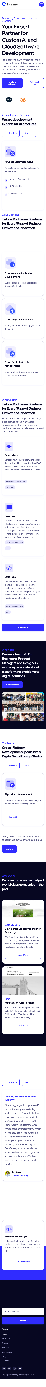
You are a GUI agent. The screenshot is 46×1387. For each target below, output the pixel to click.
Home (4, 1334)
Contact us (23, 627)
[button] (41, 4)
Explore (9, 849)
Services (6, 1347)
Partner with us (34, 83)
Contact (5, 1343)
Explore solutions (12, 83)
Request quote (23, 1261)
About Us (6, 1339)
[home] (18, 4)
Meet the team (12, 684)
